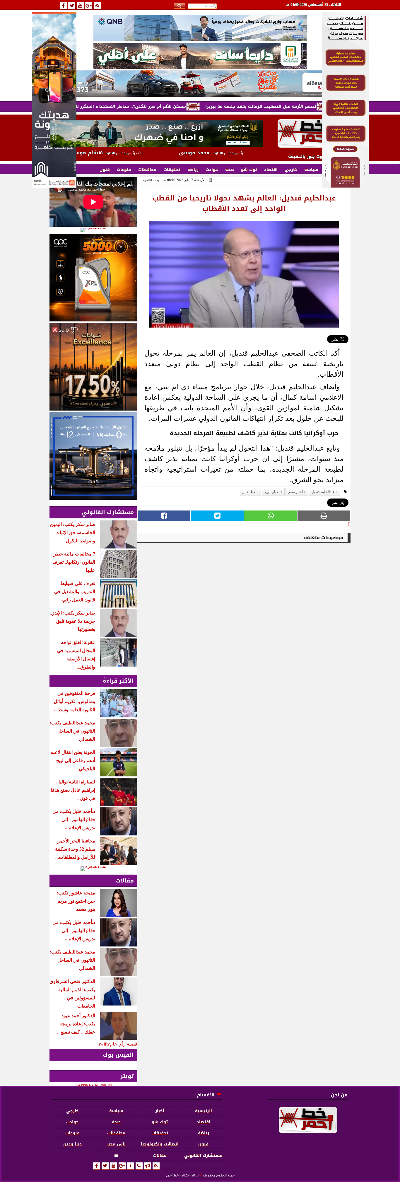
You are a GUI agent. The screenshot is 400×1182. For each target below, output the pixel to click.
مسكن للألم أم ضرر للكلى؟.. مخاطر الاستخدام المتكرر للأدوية (157, 106)
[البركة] (200, 83)
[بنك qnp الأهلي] (200, 28)
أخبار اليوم (271, 492)
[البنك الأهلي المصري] (200, 56)
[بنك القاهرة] (93, 230)
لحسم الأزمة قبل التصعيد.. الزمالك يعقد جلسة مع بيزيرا (292, 106)
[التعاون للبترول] (93, 277)
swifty (104, 1043)
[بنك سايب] (93, 367)
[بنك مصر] (345, 186)
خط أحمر (249, 492)
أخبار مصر (295, 492)
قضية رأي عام (123, 1043)
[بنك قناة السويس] (93, 456)
